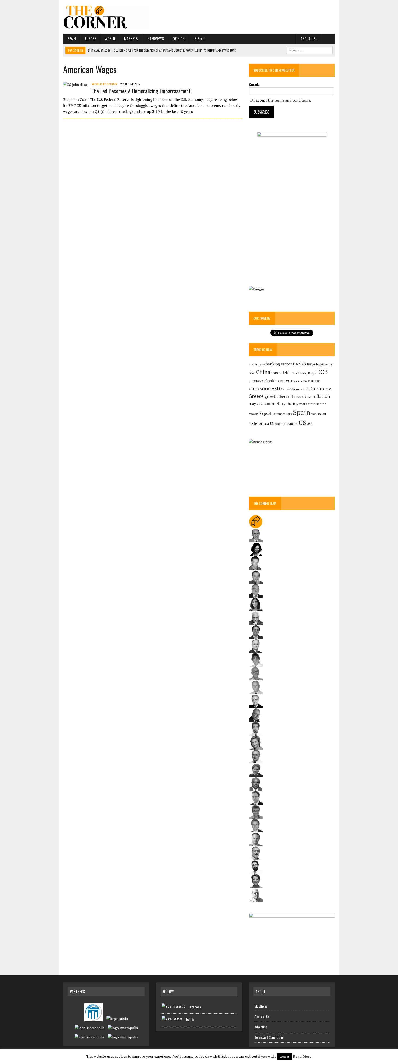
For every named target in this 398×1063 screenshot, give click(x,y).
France (297, 389)
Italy (252, 404)
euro (290, 380)
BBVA (311, 364)
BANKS (299, 364)
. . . (329, 38)
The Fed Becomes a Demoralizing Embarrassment (141, 91)
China (263, 372)
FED (276, 388)
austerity (260, 364)
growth (271, 396)
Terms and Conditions (269, 1037)
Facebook (194, 1006)
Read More (302, 1056)
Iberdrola (286, 396)
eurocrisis (301, 381)
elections (271, 380)
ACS (251, 364)
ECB (322, 372)
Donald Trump (299, 373)
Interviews (155, 38)
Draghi (312, 373)
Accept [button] (284, 1056)
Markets (131, 38)
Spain (71, 38)
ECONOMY (256, 381)
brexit (320, 364)
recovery (253, 413)
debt (285, 372)
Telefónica (259, 423)
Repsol (265, 413)
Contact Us (262, 1016)
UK (272, 423)
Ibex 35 (300, 397)
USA (310, 424)
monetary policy (282, 403)
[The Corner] (106, 17)
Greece (256, 396)
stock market (318, 413)
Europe (90, 38)
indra (308, 397)
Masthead (261, 1006)
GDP (306, 389)
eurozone (260, 388)
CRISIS (276, 373)
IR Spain (199, 38)
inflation (321, 396)
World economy (104, 84)
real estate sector (312, 404)
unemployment (286, 424)
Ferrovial (286, 389)
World (110, 38)
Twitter (191, 1019)
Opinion (179, 38)
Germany (320, 388)
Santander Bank (282, 414)
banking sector (279, 364)
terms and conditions (292, 100)
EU (282, 381)
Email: (254, 84)
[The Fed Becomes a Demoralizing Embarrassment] (75, 84)
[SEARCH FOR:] (310, 50)
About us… (309, 38)
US (302, 422)
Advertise (261, 1026)
